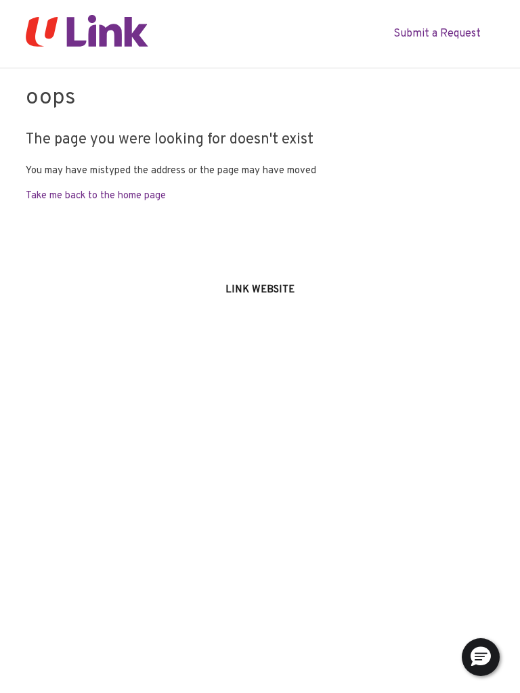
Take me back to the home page (96, 195)
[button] (481, 657)
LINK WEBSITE (260, 290)
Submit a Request (437, 34)
